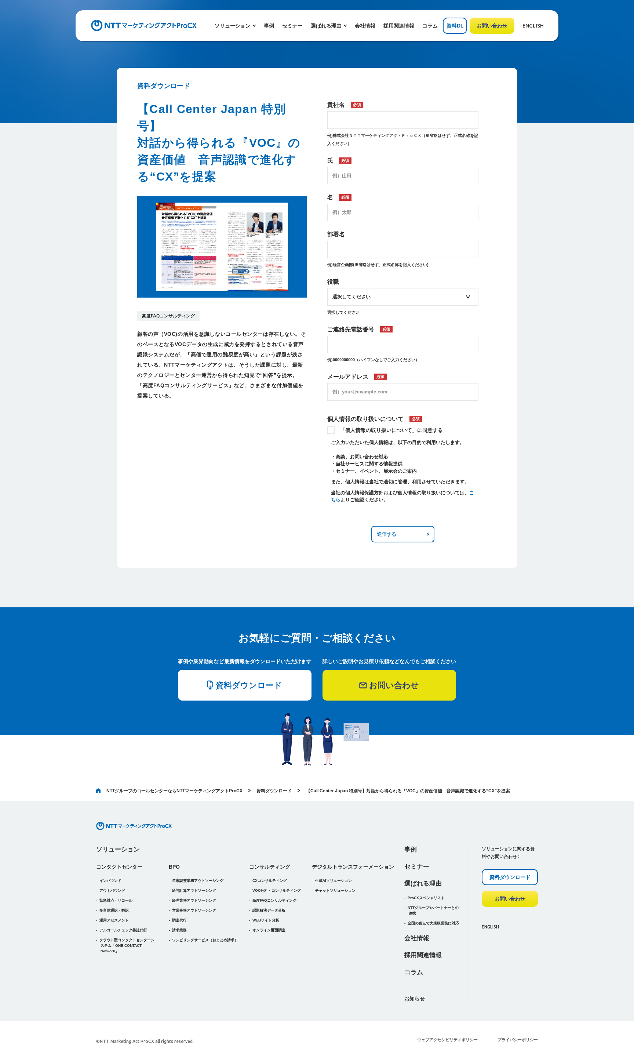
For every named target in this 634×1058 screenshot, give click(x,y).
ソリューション (118, 849)
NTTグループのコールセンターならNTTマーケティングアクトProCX (174, 790)
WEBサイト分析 (265, 920)
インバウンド (110, 881)
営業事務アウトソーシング (194, 910)
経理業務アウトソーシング (194, 900)
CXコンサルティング (269, 881)
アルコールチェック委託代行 (123, 930)
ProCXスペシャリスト (426, 898)
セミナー (292, 26)
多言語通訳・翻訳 (114, 910)
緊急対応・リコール (115, 900)
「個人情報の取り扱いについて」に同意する (391, 430)
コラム (430, 26)
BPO (174, 867)
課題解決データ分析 (268, 910)
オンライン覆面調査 (268, 930)
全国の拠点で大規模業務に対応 (433, 923)
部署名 (336, 234)
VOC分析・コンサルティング (276, 890)
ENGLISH (533, 26)
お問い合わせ (492, 26)
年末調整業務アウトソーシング (197, 881)
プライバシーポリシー (518, 1039)
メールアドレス (356, 377)
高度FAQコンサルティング (168, 316)
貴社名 (344, 105)
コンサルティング (269, 867)
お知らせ (414, 998)
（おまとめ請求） (205, 940)
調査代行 (179, 920)
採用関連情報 (398, 26)
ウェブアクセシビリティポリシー (447, 1039)
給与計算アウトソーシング (194, 890)
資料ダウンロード (274, 790)
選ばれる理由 (423, 883)
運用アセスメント (114, 920)
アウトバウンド (112, 890)
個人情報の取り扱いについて (373, 419)
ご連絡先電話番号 (358, 329)
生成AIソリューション (333, 881)
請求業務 (179, 930)
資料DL (455, 26)
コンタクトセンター (119, 867)
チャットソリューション (335, 890)
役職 (333, 282)
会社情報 (365, 26)
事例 (269, 26)
